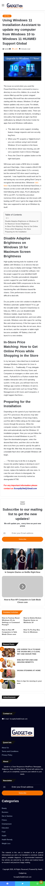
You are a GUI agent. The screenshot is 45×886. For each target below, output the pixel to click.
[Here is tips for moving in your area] (8, 684)
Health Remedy (7, 839)
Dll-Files (7, 16)
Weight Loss (6, 843)
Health (4, 836)
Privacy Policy (7, 755)
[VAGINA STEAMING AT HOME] (8, 673)
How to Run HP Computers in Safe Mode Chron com (9, 632)
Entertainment (7, 824)
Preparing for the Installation (16, 232)
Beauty (4, 808)
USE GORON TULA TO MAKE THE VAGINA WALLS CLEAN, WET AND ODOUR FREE (28, 651)
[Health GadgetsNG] (15, 5)
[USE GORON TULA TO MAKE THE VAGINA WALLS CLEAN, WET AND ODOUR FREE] (8, 652)
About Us (5, 748)
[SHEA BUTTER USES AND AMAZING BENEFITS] (8, 663)
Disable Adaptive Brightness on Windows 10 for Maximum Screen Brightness (21, 222)
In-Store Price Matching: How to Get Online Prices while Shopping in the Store (21, 228)
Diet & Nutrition (7, 816)
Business (5, 812)
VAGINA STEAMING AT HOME (29, 670)
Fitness (4, 820)
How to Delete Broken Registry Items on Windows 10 (32, 620)
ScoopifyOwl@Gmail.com (25, 488)
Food (3, 832)
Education (5, 828)
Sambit (6, 49)
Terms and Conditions (10, 751)
